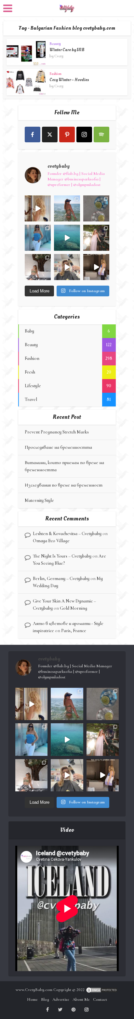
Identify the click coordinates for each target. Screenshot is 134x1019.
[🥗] (96, 238)
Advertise (60, 999)
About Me (81, 999)
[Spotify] (101, 134)
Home (32, 999)
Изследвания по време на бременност (63, 485)
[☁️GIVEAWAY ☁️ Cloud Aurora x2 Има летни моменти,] (38, 208)
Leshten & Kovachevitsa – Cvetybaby (67, 533)
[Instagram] (84, 134)
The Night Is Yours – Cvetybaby (62, 556)
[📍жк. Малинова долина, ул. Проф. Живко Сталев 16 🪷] (96, 267)
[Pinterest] (67, 134)
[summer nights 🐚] (96, 208)
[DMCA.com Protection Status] (102, 989)
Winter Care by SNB (66, 50)
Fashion (55, 73)
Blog (45, 999)
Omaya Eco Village (51, 541)
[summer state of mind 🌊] (67, 208)
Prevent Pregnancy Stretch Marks (57, 432)
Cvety (58, 56)
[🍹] (38, 238)
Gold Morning (73, 608)
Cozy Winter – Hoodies (69, 80)
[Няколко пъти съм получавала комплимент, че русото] (67, 267)
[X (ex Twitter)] (50, 134)
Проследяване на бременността (58, 447)
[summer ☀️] (67, 238)
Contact (100, 999)
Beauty (55, 43)
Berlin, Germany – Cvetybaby (61, 578)
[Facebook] (32, 134)
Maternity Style (39, 500)
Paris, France (73, 630)
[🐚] (38, 267)
